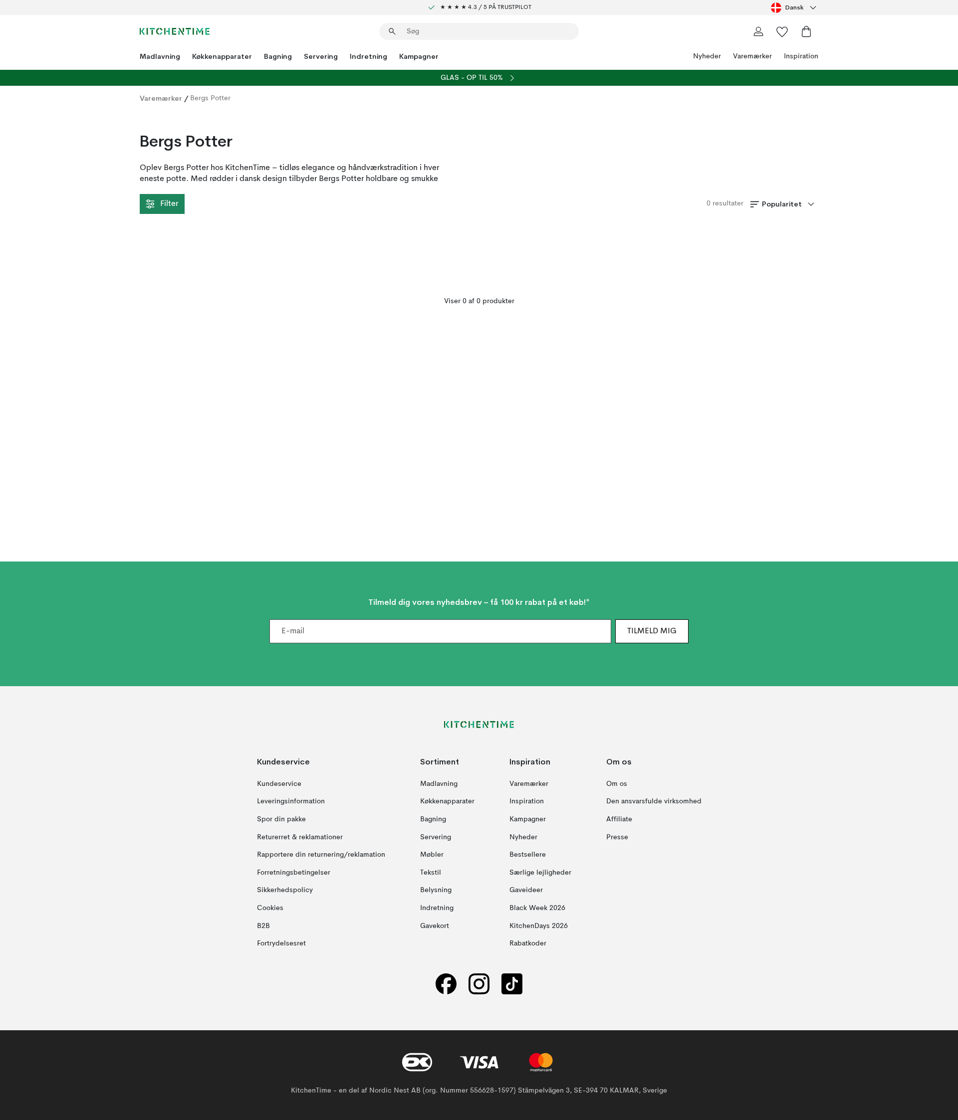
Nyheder (707, 56)
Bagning (278, 56)
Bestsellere (527, 854)
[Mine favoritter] (782, 31)
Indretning (368, 56)
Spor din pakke (281, 819)
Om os (616, 783)
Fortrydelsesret (281, 943)
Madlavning (160, 56)
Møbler (432, 854)
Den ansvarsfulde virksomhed (654, 801)
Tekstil (430, 872)
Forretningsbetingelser (293, 872)
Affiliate (619, 819)
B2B (263, 926)
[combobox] (794, 7)
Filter (169, 204)
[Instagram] (479, 984)
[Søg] (392, 31)
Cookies (270, 908)
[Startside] (175, 31)
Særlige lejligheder (540, 872)
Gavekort (434, 926)
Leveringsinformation (291, 801)
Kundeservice (279, 783)
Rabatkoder (527, 943)
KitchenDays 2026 (538, 926)
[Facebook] (446, 984)
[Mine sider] (758, 31)
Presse (617, 837)
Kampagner (419, 56)
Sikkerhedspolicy (285, 890)
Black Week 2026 (537, 908)
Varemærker (752, 56)
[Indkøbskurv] (806, 31)
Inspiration (801, 56)
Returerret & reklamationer (300, 837)
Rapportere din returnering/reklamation (321, 854)
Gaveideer (526, 890)
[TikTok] (511, 984)
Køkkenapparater (222, 56)
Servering (321, 56)
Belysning (436, 890)
